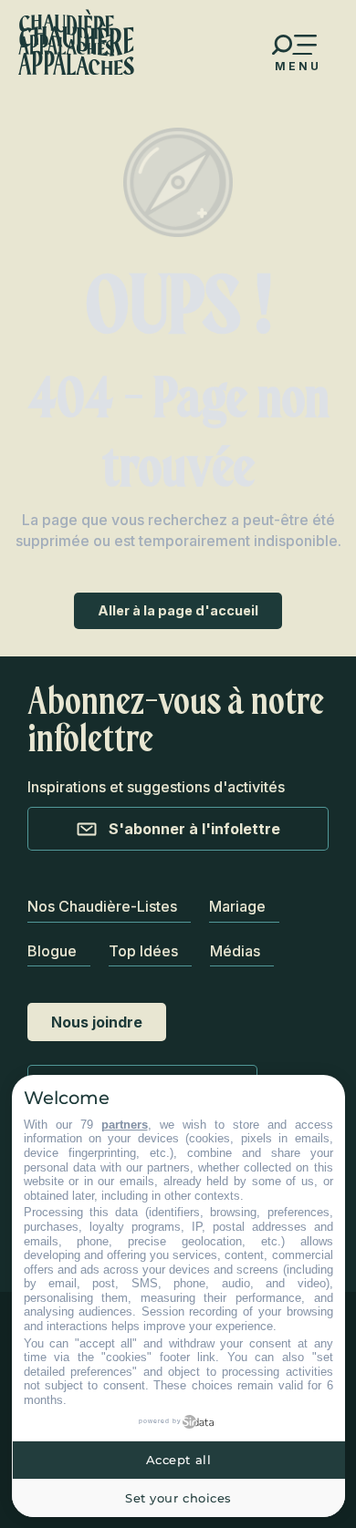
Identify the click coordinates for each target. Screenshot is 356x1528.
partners (124, 1124)
